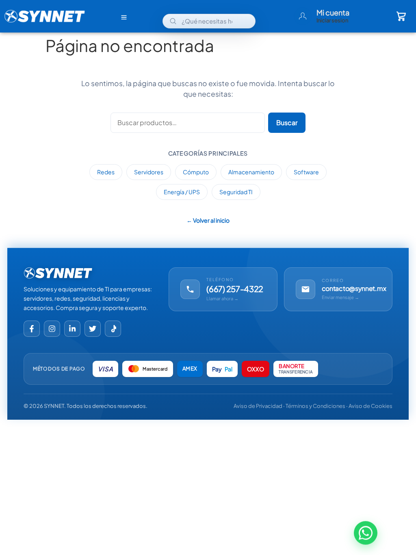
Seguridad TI (236, 191)
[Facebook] (32, 329)
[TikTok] (113, 329)
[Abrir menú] (124, 17)
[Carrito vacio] (401, 16)
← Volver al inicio (208, 220)
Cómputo (196, 172)
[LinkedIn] (72, 329)
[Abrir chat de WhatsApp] (365, 533)
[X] (92, 329)
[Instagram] (52, 329)
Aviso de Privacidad (258, 406)
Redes (106, 172)
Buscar (286, 122)
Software (306, 172)
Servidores (148, 172)
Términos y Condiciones (315, 406)
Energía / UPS (182, 191)
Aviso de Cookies (370, 406)
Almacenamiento (251, 172)
